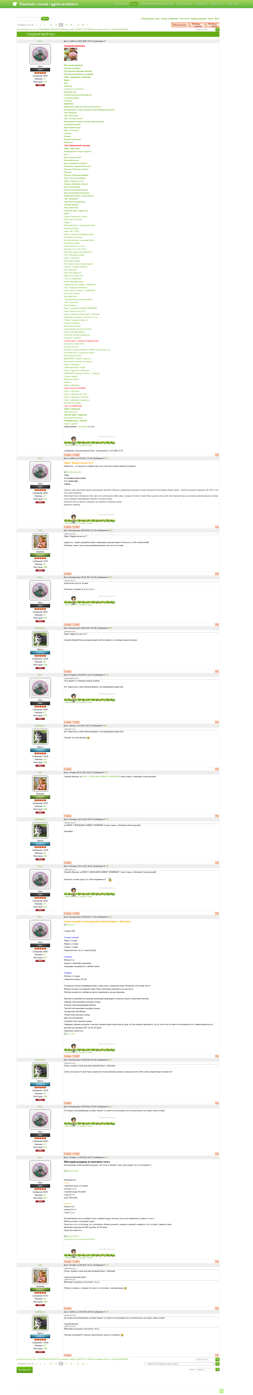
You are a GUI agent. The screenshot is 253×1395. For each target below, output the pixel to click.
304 (110, 628)
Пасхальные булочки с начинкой (78, 74)
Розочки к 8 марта (72, 68)
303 (110, 577)
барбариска (40, 628)
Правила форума (198, 18)
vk (221, 1391)
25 (78, 25)
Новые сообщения (169, 18)
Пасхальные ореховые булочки (78, 71)
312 (110, 1106)
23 (71, 25)
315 (107, 1312)
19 (51, 25)
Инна (40, 41)
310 (110, 917)
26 (83, 25)
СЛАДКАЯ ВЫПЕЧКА (119, 29)
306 (105, 725)
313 (106, 1157)
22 (66, 25)
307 (106, 772)
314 (106, 1265)
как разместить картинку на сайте (79, 1239)
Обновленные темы (151, 18)
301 (106, 458)
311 (110, 1059)
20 (56, 25)
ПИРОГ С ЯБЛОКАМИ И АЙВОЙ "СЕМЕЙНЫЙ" (100, 776)
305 (106, 675)
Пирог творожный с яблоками (77, 77)
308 (106, 819)
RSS (216, 18)
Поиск (210, 18)
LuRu (40, 530)
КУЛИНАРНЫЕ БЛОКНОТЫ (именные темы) (56, 29)
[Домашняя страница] (76, 455)
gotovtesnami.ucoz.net (26, 29)
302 (110, 530)
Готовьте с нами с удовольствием (48, 3)
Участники (184, 18)
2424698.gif (82, 426)
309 (107, 866)
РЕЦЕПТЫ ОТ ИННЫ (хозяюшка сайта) (92, 29)
